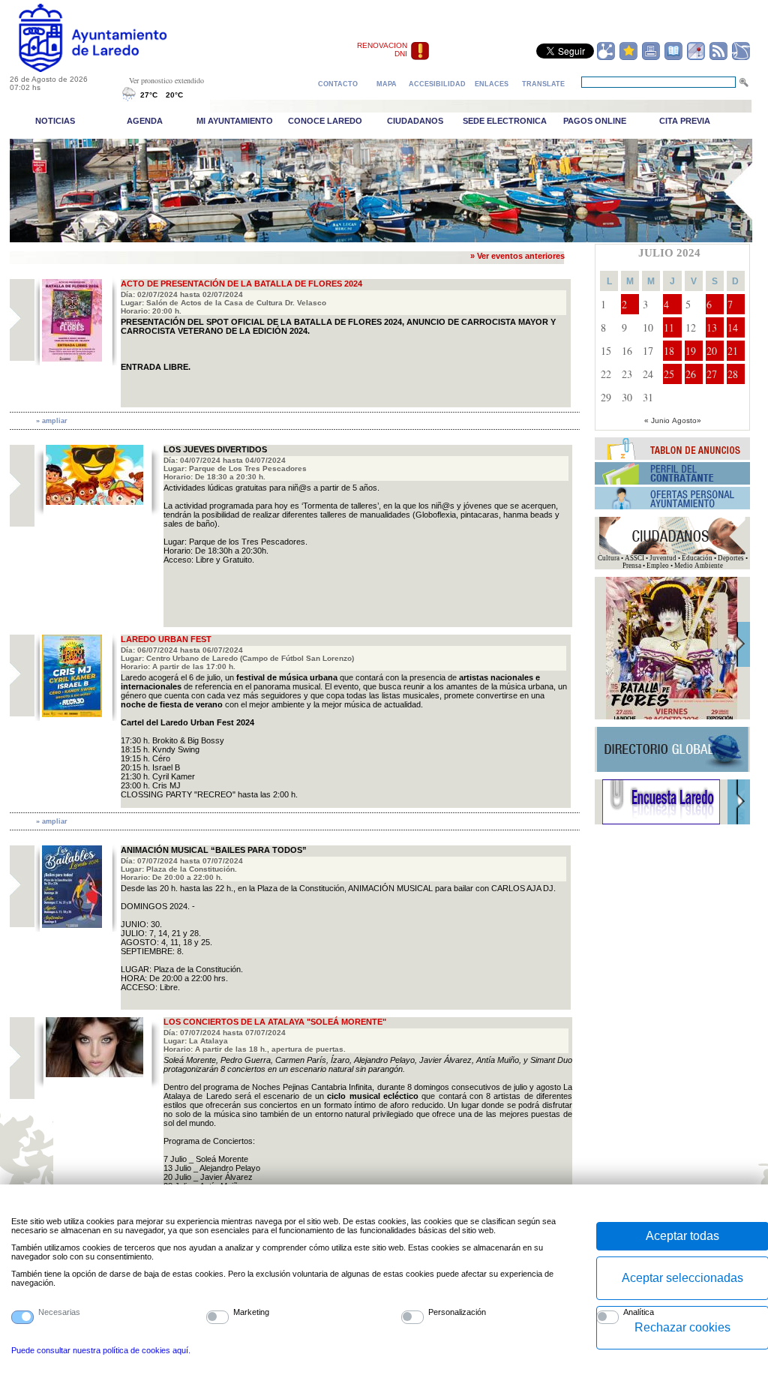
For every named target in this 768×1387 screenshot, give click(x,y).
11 (669, 327)
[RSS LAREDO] (718, 57)
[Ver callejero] (696, 57)
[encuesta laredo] (661, 822)
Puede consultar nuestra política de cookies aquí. (100, 1350)
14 (733, 327)
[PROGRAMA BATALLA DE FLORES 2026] (671, 717)
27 (711, 374)
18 (669, 351)
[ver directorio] (673, 57)
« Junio (657, 420)
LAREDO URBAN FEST (166, 639)
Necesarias (59, 1311)
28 (733, 374)
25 (669, 374)
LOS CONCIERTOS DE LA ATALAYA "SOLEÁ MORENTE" (275, 1021)
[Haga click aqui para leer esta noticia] (72, 358)
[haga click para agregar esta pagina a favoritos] (628, 57)
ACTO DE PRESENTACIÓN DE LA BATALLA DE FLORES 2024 (241, 283)
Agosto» (686, 420)
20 (711, 351)
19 (691, 351)
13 (711, 327)
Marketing (251, 1311)
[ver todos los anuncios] (673, 456)
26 (691, 374)
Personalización (457, 1311)
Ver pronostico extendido (166, 80)
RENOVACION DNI (382, 49)
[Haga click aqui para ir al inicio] (110, 69)
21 (733, 351)
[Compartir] (606, 57)
